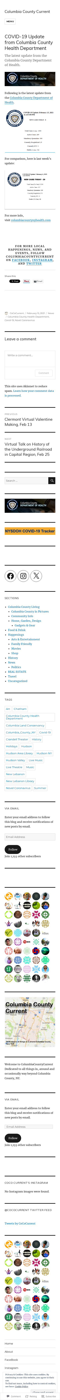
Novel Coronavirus (25, 320)
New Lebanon (15, 774)
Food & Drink (17, 630)
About (9, 1351)
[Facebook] (10, 576)
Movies (16, 648)
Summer (40, 788)
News (51, 313)
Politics (16, 667)
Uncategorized (17, 681)
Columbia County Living (24, 606)
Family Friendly (21, 644)
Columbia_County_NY (21, 732)
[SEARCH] (51, 480)
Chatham (20, 709)
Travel (12, 676)
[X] (36, 576)
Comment (43, 372)
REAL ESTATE (17, 671)
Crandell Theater (17, 739)
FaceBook (11, 1359)
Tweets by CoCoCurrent (20, 1223)
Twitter (34, 263)
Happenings (16, 634)
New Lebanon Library (20, 781)
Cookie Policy (21, 1386)
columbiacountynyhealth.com (31, 220)
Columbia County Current (27, 11)
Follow (12, 849)
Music (30, 767)
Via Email (12, 808)
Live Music (36, 760)
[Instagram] (23, 576)
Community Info (22, 616)
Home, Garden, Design (26, 620)
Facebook (21, 260)
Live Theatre (14, 767)
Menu (10, 21)
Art (8, 709)
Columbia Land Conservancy (25, 725)
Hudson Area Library (19, 753)
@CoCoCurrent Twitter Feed (28, 1210)
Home (9, 1343)
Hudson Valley (15, 760)
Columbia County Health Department (28, 316)
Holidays (11, 746)
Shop (14, 653)
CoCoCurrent (17, 313)
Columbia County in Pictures (30, 611)
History (13, 658)
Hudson (26, 746)
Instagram (42, 260)
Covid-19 (9, 320)
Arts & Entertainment (25, 639)
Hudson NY (44, 753)
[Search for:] (26, 480)
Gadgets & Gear (25, 625)
